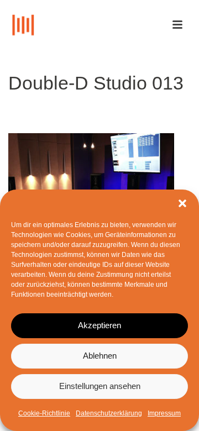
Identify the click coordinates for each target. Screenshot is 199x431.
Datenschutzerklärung (109, 413)
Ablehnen (100, 355)
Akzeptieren (99, 325)
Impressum (164, 413)
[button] (182, 203)
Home (45, 111)
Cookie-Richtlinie (44, 413)
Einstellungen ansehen (99, 386)
